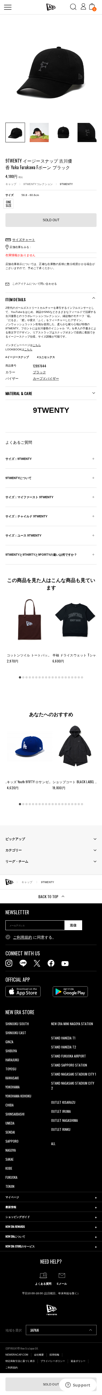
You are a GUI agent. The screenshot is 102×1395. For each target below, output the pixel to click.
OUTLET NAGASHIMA (64, 1120)
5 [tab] (33, 677)
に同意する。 (34, 937)
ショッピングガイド (17, 1217)
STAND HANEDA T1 (63, 1038)
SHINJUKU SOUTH (17, 1023)
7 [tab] (40, 677)
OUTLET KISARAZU (63, 1102)
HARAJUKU (12, 1059)
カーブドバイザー (46, 379)
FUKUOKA (11, 1177)
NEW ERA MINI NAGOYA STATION (72, 1023)
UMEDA (9, 1123)
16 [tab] (69, 677)
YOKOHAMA (12, 1087)
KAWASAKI (12, 1078)
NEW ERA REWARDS (15, 1226)
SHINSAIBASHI (14, 1114)
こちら (37, 345)
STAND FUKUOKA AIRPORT (68, 1056)
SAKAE (9, 1159)
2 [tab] (23, 677)
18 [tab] (76, 677)
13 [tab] (59, 677)
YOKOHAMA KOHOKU (18, 1096)
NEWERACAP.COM (16, 1354)
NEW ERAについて (15, 1236)
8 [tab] (43, 677)
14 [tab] (62, 677)
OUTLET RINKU (60, 1129)
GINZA (9, 1041)
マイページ (12, 1197)
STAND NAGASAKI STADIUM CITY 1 (73, 1074)
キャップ (10, 184)
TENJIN (9, 1186)
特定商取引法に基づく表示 (20, 1361)
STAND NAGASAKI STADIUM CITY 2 (72, 1085)
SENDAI (10, 1132)
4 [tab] (30, 677)
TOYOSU (10, 1069)
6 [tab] (36, 677)
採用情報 (54, 1354)
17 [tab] (72, 677)
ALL (53, 1143)
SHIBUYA (11, 1050)
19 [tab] (79, 677)
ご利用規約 (22, 937)
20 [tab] (82, 677)
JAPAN (34, 1330)
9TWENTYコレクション (38, 184)
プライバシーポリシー (53, 1361)
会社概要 (39, 1354)
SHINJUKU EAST (15, 1032)
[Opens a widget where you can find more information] (78, 1385)
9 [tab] (46, 677)
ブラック (39, 372)
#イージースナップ (17, 357)
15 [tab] (66, 677)
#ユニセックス (46, 357)
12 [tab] (56, 677)
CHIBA (9, 1105)
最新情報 (10, 1207)
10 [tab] (49, 677)
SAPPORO (11, 1141)
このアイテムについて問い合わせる (34, 283)
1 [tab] (20, 677)
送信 (73, 925)
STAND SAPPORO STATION (69, 1065)
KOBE (8, 1168)
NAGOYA (10, 1150)
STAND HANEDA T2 (63, 1047)
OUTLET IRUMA (61, 1111)
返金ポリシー (78, 1361)
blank (54, 1032)
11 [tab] (53, 677)
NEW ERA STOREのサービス (20, 1246)
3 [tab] (27, 677)
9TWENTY (66, 184)
